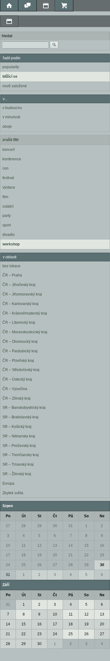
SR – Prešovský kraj (19, 446)
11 (24, 545)
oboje (7, 126)
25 (23, 565)
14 (70, 545)
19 (39, 555)
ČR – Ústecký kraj (17, 379)
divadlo (8, 235)
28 (23, 526)
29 (39, 526)
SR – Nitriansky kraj (18, 436)
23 (102, 555)
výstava (8, 187)
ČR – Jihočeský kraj (18, 285)
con (5, 168)
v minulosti (11, 117)
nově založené (14, 86)
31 (70, 526)
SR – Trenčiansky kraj (20, 455)
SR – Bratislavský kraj (20, 417)
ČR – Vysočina (14, 389)
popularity (10, 67)
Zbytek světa (12, 493)
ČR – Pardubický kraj (20, 351)
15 (86, 545)
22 (86, 555)
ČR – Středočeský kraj (20, 370)
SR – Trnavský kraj (18, 464)
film (5, 197)
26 (39, 565)
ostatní (7, 206)
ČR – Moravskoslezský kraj (24, 332)
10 (8, 545)
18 (23, 555)
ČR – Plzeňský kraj (18, 360)
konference (11, 159)
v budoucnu (12, 108)
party (6, 215)
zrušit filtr (10, 140)
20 (55, 555)
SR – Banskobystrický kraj (24, 407)
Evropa (8, 483)
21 (70, 555)
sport (6, 225)
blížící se (9, 76)
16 (102, 545)
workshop (11, 244)
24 (8, 565)
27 (8, 526)
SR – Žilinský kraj (16, 474)
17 (8, 555)
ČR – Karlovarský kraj (20, 304)
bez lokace (11, 266)
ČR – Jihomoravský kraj (22, 294)
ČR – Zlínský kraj (16, 398)
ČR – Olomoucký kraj (20, 341)
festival (8, 178)
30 (55, 526)
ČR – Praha (12, 275)
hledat (7, 36)
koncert (8, 149)
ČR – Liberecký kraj (18, 322)
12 (39, 545)
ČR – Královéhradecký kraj (24, 313)
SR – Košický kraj (16, 426)
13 (55, 545)
